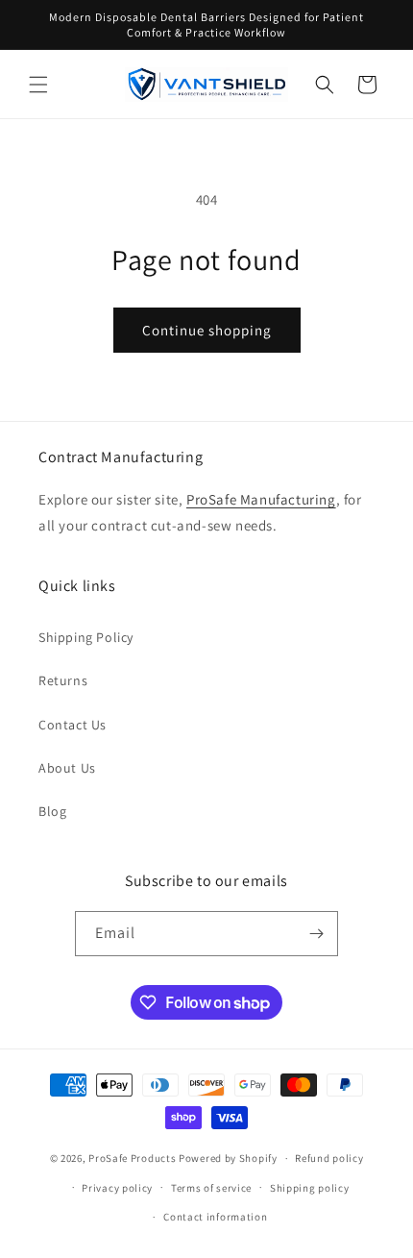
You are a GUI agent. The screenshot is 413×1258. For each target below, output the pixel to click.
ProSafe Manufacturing (261, 499)
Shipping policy (310, 1188)
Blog (52, 811)
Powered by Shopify (228, 1158)
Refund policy (329, 1158)
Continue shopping (207, 330)
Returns (62, 680)
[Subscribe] (316, 933)
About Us (67, 768)
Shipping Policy (86, 637)
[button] (38, 84)
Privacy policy (117, 1188)
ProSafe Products (132, 1158)
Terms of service (211, 1188)
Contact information (215, 1216)
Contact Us (72, 724)
